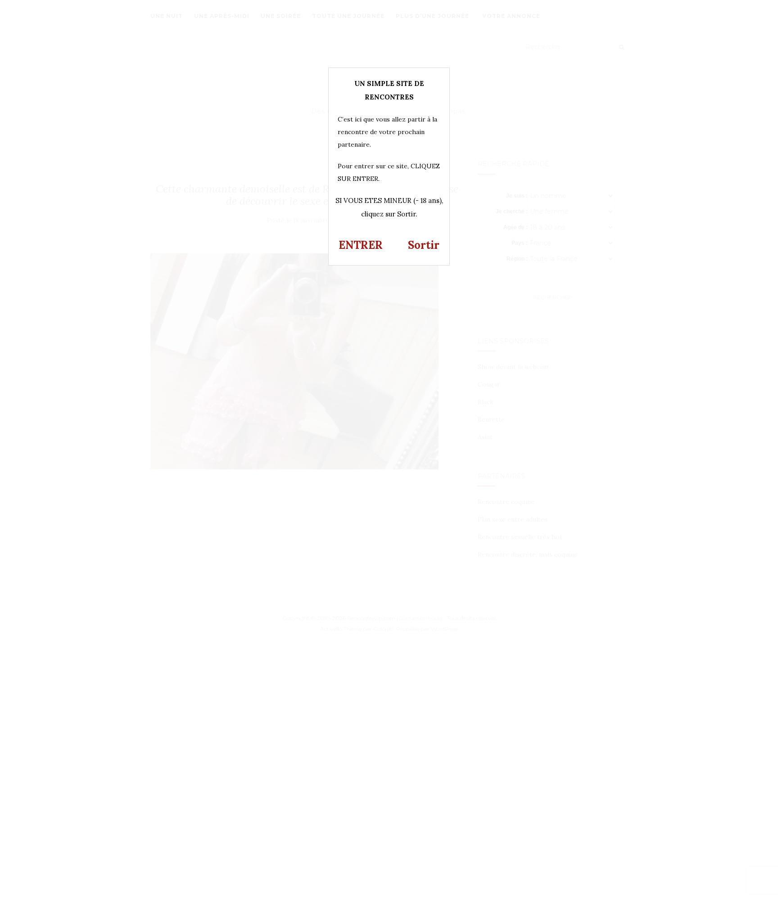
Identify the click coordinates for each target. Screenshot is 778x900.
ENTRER (361, 245)
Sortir (423, 245)
